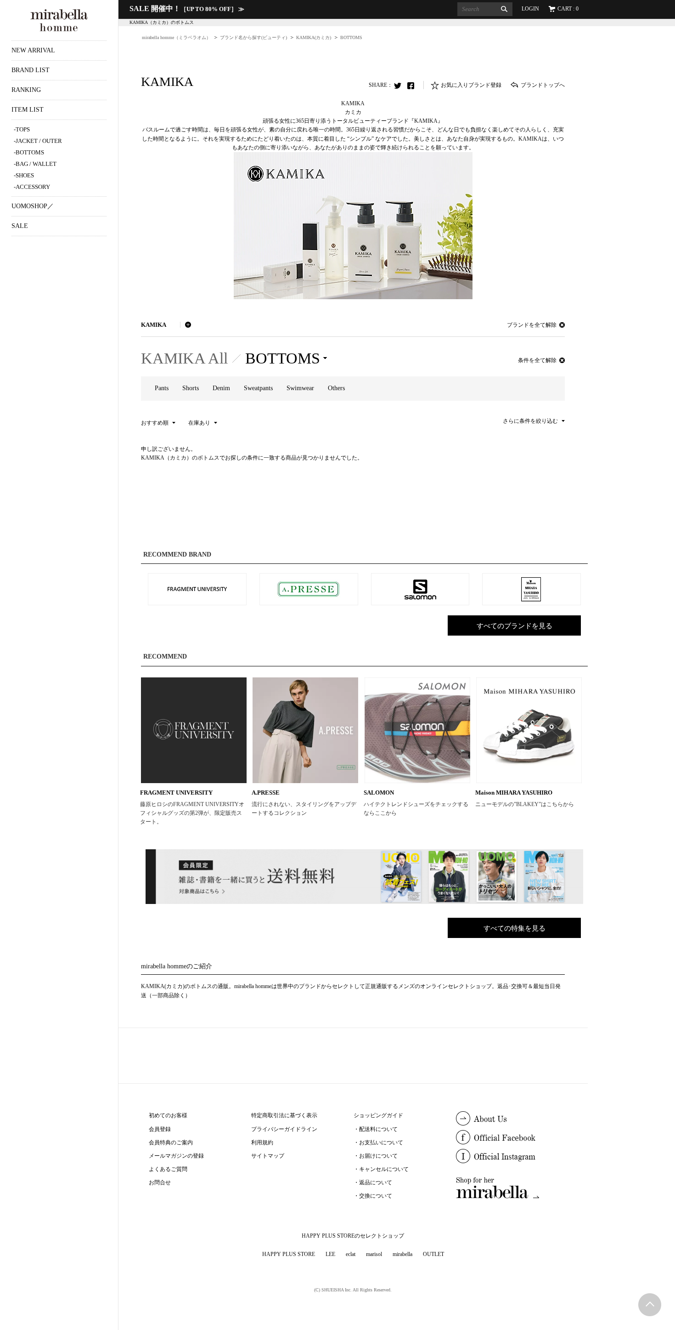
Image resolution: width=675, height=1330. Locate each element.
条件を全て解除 (537, 360)
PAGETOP (649, 1304)
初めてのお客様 (168, 1115)
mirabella (402, 1254)
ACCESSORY (33, 186)
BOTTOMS (30, 152)
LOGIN (530, 9)
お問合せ (160, 1182)
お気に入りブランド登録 (471, 85)
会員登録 (160, 1129)
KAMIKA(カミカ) (313, 37)
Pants (162, 388)
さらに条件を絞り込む (530, 421)
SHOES (25, 175)
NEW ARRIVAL (33, 50)
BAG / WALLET (36, 163)
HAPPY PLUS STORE (288, 1254)
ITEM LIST (27, 109)
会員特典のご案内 (171, 1142)
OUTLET (433, 1254)
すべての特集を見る (515, 928)
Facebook (413, 85)
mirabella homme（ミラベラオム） (176, 37)
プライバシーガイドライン (284, 1129)
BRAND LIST (30, 70)
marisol (374, 1254)
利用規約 (262, 1142)
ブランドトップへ (543, 85)
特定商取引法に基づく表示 (284, 1115)
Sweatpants (258, 388)
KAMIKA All (184, 358)
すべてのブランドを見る (514, 626)
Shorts (190, 388)
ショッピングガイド (378, 1115)
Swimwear (300, 388)
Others (336, 388)
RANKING (26, 89)
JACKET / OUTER (39, 140)
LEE (330, 1254)
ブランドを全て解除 (532, 325)
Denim (221, 388)
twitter (400, 85)
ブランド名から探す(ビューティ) (253, 37)
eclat (350, 1254)
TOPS (23, 129)
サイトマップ (267, 1156)
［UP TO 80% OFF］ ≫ (186, 9)
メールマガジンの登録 (176, 1156)
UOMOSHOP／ (32, 206)
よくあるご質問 (168, 1169)
